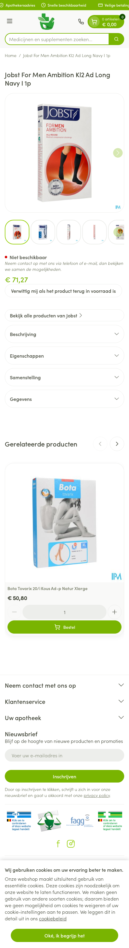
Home (10, 55)
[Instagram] (70, 843)
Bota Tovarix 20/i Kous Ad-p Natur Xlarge (48, 588)
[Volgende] (118, 153)
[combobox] (57, 39)
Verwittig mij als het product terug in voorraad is (63, 290)
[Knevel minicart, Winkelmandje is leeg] (94, 21)
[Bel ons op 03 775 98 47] (81, 22)
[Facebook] (58, 843)
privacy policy (97, 795)
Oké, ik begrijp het (64, 935)
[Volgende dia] (117, 444)
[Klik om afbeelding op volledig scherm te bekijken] (64, 152)
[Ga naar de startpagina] (46, 22)
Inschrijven (64, 776)
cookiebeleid (53, 918)
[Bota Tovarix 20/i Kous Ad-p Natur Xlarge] (64, 522)
